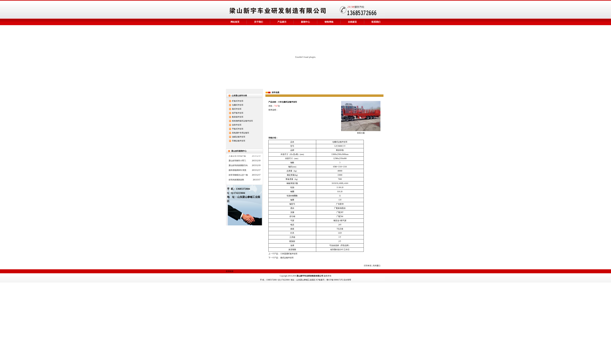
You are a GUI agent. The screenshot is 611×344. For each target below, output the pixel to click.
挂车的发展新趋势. (236, 176)
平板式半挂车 (237, 129)
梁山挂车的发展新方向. (238, 162)
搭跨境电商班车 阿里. (238, 166)
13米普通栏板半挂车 (289, 254)
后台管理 (347, 280)
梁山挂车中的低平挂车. (238, 181)
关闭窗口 (376, 266)
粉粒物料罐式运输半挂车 (242, 121)
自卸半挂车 (237, 125)
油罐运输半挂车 (238, 137)
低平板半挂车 (237, 113)
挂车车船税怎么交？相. (238, 171)
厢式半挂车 (237, 109)
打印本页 (368, 266)
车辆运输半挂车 (238, 141)
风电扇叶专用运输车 (240, 133)
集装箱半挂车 (237, 117)
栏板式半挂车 (237, 101)
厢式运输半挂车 (287, 258)
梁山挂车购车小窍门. (237, 157)
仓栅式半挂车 (237, 105)
